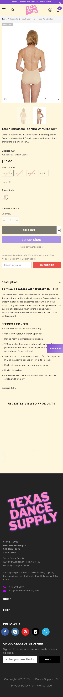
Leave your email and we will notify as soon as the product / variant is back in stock (28, 257)
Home (4, 19)
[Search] (13, 10)
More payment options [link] (32, 247)
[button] (52, 99)
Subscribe (47, 265)
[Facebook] (5, 632)
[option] (31, 63)
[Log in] (50, 10)
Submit (49, 659)
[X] (46, 632)
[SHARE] (59, 230)
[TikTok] (35, 632)
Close (60, 3)
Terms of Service (41, 685)
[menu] (3, 10)
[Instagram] (15, 632)
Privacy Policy (20, 685)
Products (14, 19)
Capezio (6, 150)
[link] (16, 455)
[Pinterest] (25, 632)
